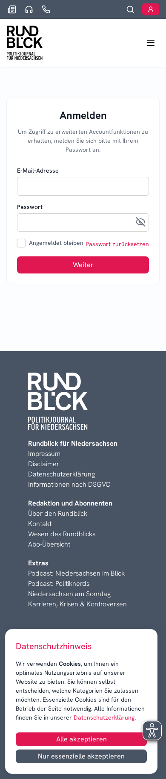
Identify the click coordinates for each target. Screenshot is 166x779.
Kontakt (40, 523)
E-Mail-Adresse (38, 170)
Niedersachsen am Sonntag (69, 593)
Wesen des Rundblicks (61, 533)
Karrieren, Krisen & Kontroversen (77, 604)
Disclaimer (43, 463)
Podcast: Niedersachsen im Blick (76, 573)
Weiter (83, 264)
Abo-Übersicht (49, 544)
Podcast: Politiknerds (58, 583)
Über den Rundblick (57, 513)
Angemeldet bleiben (56, 243)
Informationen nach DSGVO (69, 484)
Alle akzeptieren (81, 739)
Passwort (30, 207)
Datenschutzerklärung (103, 717)
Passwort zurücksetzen (117, 244)
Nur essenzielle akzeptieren (81, 756)
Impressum (44, 453)
